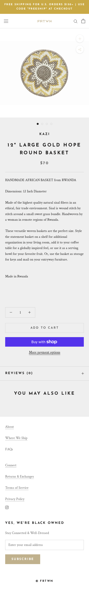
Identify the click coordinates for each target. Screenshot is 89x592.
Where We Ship (16, 438)
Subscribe (22, 559)
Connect (10, 465)
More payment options (44, 352)
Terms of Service (17, 488)
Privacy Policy (14, 499)
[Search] (76, 21)
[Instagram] (7, 507)
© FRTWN (44, 581)
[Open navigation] (6, 21)
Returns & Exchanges (19, 476)
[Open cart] (83, 21)
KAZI (44, 134)
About (9, 427)
